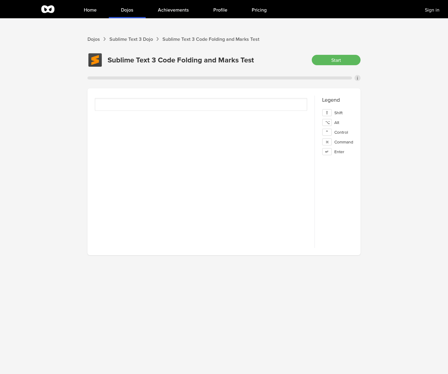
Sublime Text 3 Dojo (131, 39)
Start (336, 60)
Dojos (93, 39)
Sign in (432, 9)
